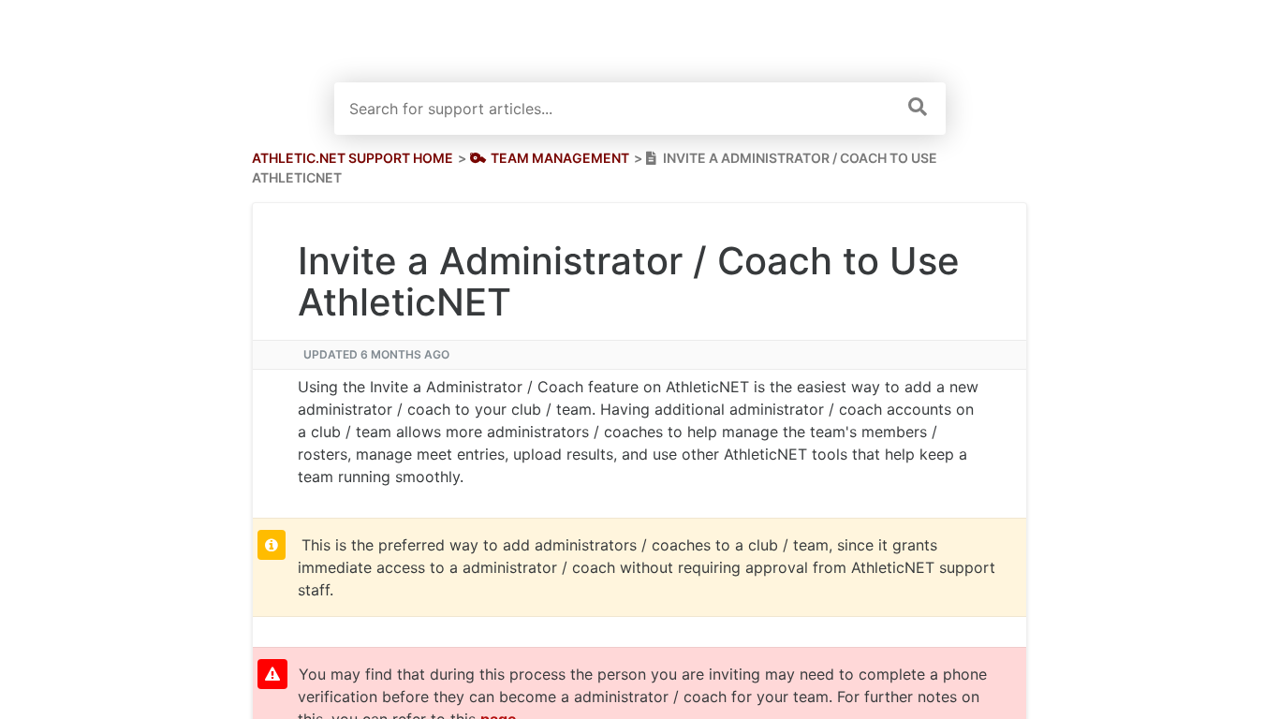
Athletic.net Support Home (352, 158)
